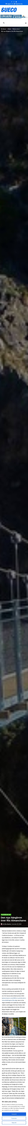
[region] (14, 1112)
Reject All (14, 1122)
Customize (14, 1118)
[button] (25, 23)
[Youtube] (16, 2)
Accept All (14, 1114)
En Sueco (3, 29)
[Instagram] (14, 2)
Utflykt (9, 29)
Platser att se (16, 29)
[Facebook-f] (12, 2)
